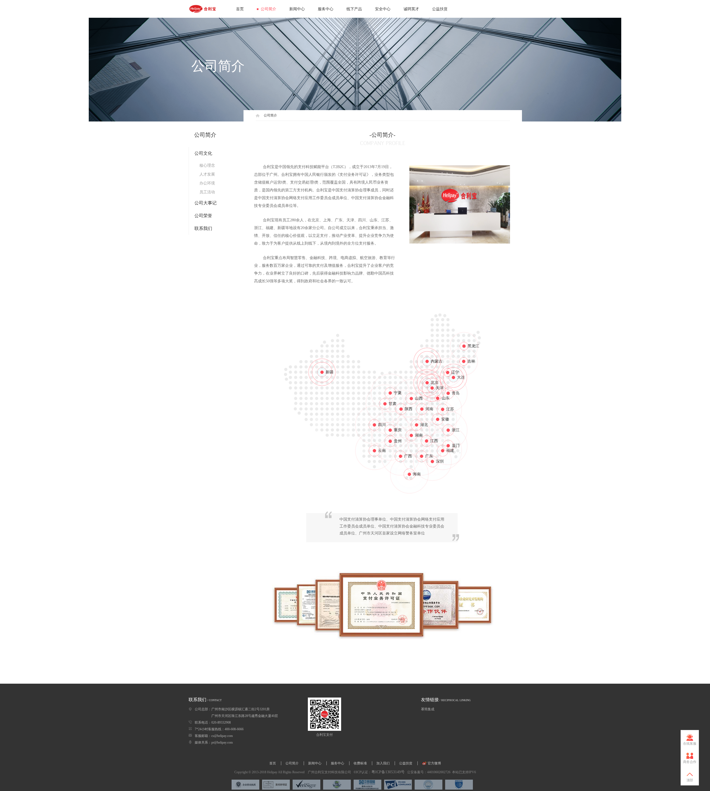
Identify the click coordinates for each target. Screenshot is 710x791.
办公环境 (207, 183)
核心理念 (207, 165)
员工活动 (207, 192)
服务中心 (325, 9)
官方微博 (434, 763)
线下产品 (354, 9)
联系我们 (203, 228)
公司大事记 (205, 203)
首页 (240, 9)
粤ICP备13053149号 (388, 772)
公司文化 (203, 153)
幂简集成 (427, 709)
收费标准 (361, 763)
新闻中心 (297, 9)
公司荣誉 (203, 215)
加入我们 (383, 763)
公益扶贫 (440, 9)
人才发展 (207, 174)
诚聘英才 (411, 9)
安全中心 (382, 9)
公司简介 (268, 9)
